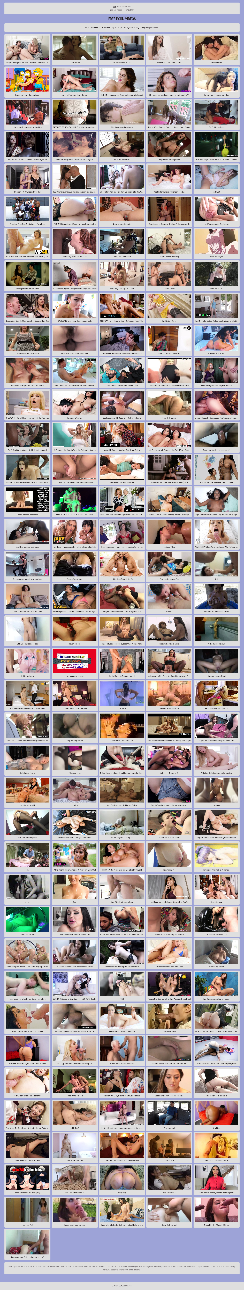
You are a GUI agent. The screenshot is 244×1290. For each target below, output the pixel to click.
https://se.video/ (91, 27)
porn (114, 6)
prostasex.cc (105, 27)
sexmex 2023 (129, 10)
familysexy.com (118, 1286)
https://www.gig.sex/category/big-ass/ (133, 27)
